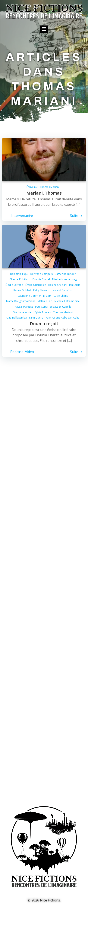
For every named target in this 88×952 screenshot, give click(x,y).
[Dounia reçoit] (44, 246)
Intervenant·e (22, 215)
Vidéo (29, 351)
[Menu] (44, 29)
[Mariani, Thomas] (44, 159)
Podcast (16, 351)
